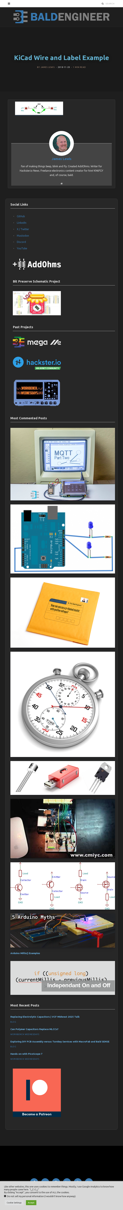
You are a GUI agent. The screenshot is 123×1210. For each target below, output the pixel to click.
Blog (13, 1022)
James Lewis (48, 67)
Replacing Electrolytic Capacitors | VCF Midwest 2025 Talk (45, 1016)
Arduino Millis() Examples (25, 953)
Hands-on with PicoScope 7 (26, 1053)
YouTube (22, 248)
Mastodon (23, 235)
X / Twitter (23, 229)
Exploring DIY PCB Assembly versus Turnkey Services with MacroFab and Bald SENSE (59, 1041)
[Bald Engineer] (61, 17)
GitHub (21, 216)
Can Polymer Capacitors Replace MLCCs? (34, 1029)
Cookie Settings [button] (14, 1202)
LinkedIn (21, 222)
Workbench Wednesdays (24, 1034)
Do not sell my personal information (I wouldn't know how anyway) (41, 1196)
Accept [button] (31, 1202)
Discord (21, 241)
